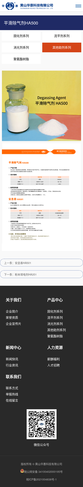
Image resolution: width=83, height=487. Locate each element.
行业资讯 (12, 365)
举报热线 (12, 394)
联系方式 (12, 388)
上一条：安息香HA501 (17, 263)
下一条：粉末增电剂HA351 (20, 274)
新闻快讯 (12, 359)
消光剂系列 (21, 47)
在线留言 (12, 400)
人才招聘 (53, 365)
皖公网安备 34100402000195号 (43, 471)
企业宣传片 (13, 323)
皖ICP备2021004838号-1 (41, 479)
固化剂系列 (21, 36)
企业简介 (12, 311)
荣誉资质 (12, 317)
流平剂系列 (61, 36)
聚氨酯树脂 (21, 59)
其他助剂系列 (62, 47)
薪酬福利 (53, 359)
